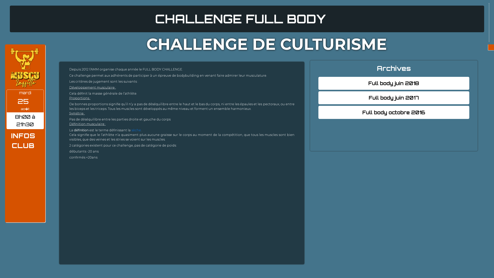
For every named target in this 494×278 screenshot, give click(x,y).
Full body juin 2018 (393, 83)
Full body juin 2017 (394, 98)
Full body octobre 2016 (393, 112)
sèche (136, 130)
